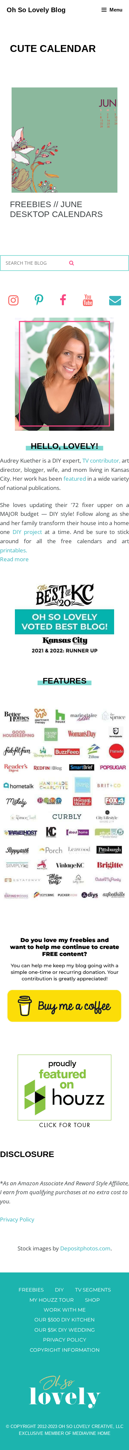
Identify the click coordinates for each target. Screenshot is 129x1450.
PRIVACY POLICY (64, 1340)
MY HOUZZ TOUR (51, 1300)
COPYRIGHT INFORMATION (65, 1350)
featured (75, 478)
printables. (13, 550)
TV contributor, (102, 460)
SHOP (92, 1300)
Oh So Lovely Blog (36, 9)
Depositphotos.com (85, 1248)
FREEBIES (31, 1290)
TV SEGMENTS (93, 1290)
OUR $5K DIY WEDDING (64, 1330)
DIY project (29, 532)
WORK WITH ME (65, 1310)
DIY (59, 1290)
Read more (14, 559)
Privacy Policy (17, 1219)
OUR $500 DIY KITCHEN (64, 1320)
